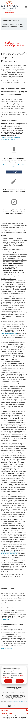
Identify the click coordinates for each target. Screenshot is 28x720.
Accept (8, 681)
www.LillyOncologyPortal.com (9, 333)
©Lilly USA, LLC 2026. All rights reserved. (18, 701)
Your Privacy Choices (15, 705)
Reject (19, 681)
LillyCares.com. (5, 619)
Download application (14, 172)
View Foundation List (6, 648)
